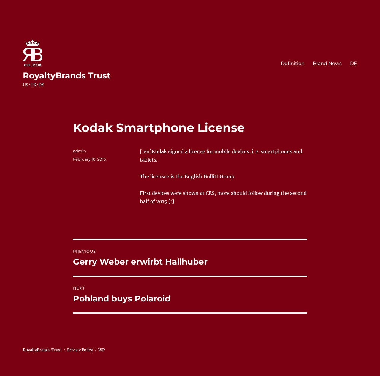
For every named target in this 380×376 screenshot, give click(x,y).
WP (101, 350)
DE (353, 63)
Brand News (327, 63)
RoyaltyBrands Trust (66, 75)
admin (79, 150)
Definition (293, 63)
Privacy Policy (80, 350)
